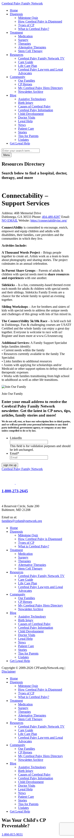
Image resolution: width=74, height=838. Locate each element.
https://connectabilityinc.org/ (48, 220)
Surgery (23, 40)
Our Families (26, 80)
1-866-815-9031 (12, 834)
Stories (22, 132)
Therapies (24, 43)
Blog (13, 95)
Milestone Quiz (28, 17)
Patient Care (26, 128)
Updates (23, 139)
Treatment (16, 32)
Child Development (31, 114)
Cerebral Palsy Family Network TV (41, 58)
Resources (16, 54)
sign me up (9, 465)
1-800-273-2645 (15, 491)
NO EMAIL (10, 220)
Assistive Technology (32, 99)
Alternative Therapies (32, 47)
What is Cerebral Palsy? (33, 29)
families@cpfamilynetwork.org (22, 521)
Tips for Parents (28, 136)
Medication (25, 36)
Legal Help (25, 121)
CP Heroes (25, 84)
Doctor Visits (26, 117)
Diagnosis (16, 14)
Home (14, 10)
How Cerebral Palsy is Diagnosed (40, 21)
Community (17, 77)
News (22, 125)
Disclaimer (9, 671)
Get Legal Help (20, 143)
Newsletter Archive (30, 91)
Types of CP (26, 25)
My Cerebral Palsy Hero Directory (40, 88)
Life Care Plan (27, 66)
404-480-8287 (51, 217)
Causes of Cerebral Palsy (34, 106)
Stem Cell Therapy (30, 51)
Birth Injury (25, 102)
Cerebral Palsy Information (35, 110)
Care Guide (25, 62)
